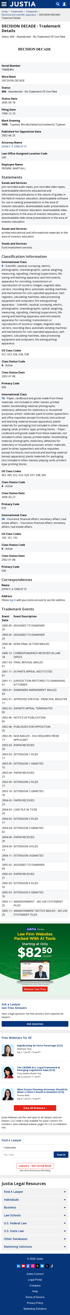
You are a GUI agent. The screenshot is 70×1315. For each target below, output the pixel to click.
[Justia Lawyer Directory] (52, 1266)
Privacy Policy (35, 1303)
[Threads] (37, 1266)
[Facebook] (28, 1266)
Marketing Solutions (18, 1246)
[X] (47, 1266)
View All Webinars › (35, 1108)
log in (13, 600)
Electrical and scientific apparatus (19, 14)
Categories (31, 11)
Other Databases (15, 1239)
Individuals (11, 1200)
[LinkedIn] (19, 1266)
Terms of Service (35, 1297)
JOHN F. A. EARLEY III (14, 146)
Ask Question (35, 1023)
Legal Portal (35, 1279)
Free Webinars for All (17, 1038)
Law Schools (12, 1215)
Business (10, 1207)
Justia (5, 11)
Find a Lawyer (11, 1140)
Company (35, 1285)
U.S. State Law (14, 1231)
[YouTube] (23, 1266)
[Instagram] (33, 1266)
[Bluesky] (42, 1266)
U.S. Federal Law (15, 1223)
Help (35, 1291)
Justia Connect (35, 1274)
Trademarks (17, 11)
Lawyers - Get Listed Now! (35, 1165)
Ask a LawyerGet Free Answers (14, 1006)
